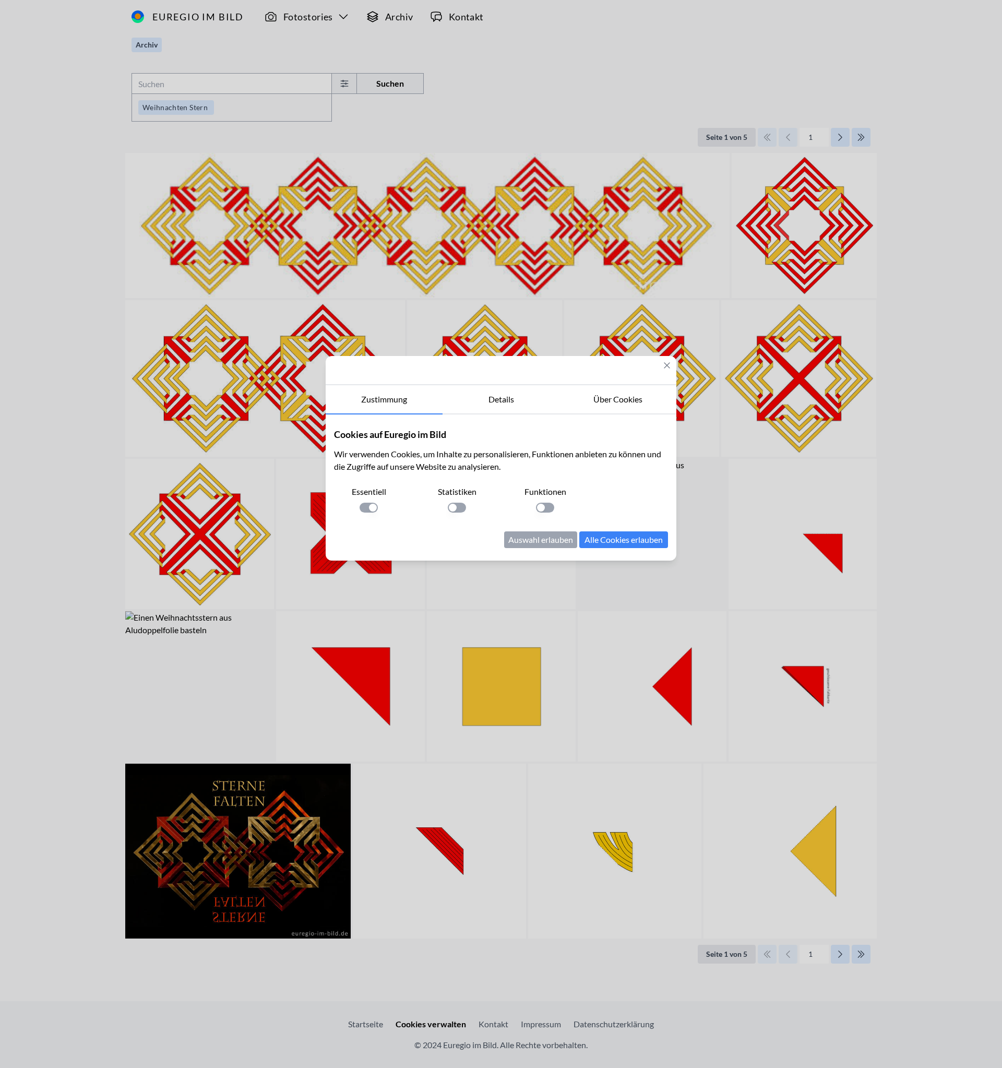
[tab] (384, 399)
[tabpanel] (501, 487)
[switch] (369, 508)
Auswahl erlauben (540, 539)
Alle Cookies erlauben (623, 539)
